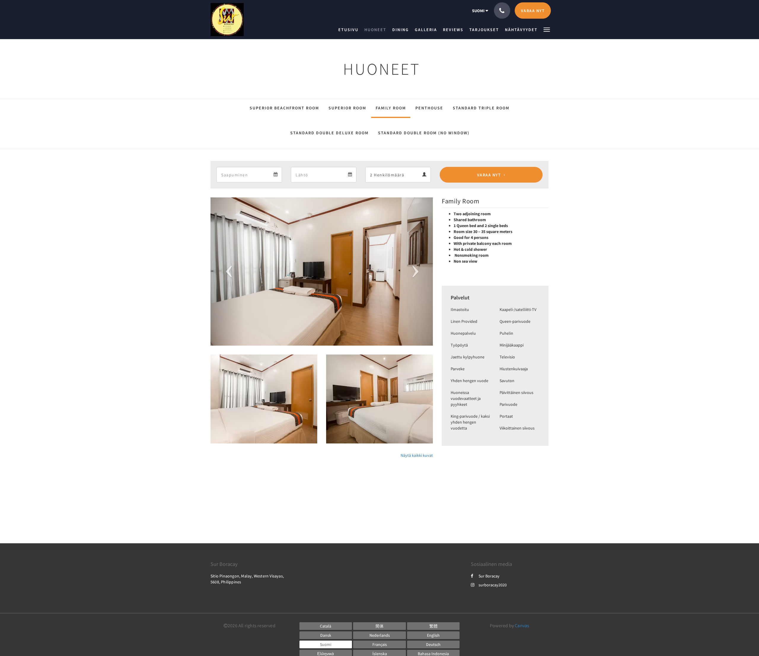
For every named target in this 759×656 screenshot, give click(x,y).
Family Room (391, 108)
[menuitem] (349, 29)
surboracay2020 (493, 585)
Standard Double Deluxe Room (329, 132)
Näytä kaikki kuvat (417, 455)
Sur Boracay (489, 576)
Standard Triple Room (481, 108)
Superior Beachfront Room (284, 108)
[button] (546, 29)
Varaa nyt (489, 175)
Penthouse (429, 108)
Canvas (522, 625)
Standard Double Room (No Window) (424, 132)
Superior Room (347, 108)
